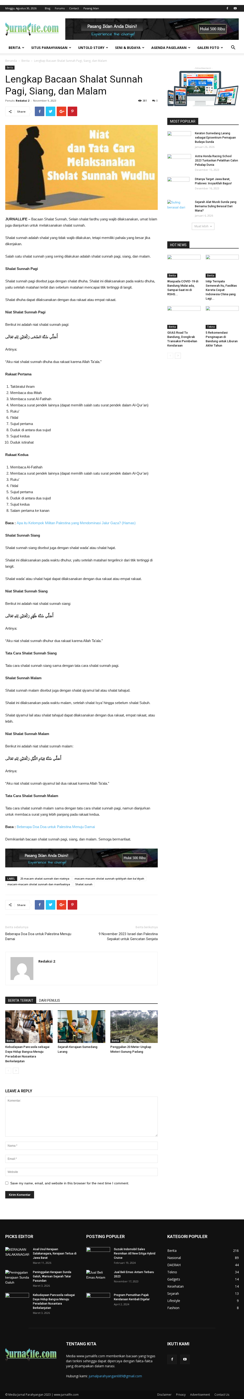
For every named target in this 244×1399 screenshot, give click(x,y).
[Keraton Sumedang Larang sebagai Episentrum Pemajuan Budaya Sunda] (179, 139)
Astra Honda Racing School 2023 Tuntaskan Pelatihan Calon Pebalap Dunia (216, 160)
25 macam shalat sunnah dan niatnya (44, 878)
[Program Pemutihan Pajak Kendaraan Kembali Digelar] (98, 1301)
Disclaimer (164, 1395)
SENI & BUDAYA (128, 47)
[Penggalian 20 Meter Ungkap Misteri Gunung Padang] (134, 1026)
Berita (25, 61)
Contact (74, 8)
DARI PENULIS (49, 1000)
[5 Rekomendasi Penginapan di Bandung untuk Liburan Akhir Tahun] (222, 317)
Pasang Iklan (91, 8)
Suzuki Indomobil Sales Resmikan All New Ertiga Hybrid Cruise (134, 1253)
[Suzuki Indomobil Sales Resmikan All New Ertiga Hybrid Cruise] (98, 1254)
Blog (47, 8)
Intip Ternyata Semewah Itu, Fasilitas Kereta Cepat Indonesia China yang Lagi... (221, 290)
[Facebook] (227, 8)
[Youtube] (235, 8)
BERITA (14, 47)
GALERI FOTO (208, 47)
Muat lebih (201, 226)
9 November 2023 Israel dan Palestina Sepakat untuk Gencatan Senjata (128, 936)
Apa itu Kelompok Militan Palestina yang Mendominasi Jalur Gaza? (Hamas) (76, 523)
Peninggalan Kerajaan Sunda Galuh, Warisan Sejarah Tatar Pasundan (52, 1276)
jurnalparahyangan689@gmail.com (115, 1376)
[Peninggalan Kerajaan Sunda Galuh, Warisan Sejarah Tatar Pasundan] (17, 1278)
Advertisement (200, 1395)
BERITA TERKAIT (20, 1000)
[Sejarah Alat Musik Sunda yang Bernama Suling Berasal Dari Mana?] (179, 208)
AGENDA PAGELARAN (169, 47)
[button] (233, 48)
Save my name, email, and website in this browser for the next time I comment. (69, 1183)
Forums (60, 8)
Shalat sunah (83, 884)
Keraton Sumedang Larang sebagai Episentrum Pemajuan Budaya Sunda (215, 138)
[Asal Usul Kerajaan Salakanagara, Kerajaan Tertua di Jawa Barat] (17, 1255)
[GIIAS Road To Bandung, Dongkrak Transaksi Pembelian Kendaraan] (184, 317)
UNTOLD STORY (91, 47)
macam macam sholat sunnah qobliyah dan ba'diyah (109, 878)
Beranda (11, 61)
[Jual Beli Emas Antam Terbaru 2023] (98, 1278)
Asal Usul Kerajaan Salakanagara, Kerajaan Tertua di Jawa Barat (54, 1253)
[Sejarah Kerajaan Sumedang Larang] (81, 1026)
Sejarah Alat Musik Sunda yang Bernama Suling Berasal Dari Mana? (215, 206)
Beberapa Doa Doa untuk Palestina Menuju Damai (56, 827)
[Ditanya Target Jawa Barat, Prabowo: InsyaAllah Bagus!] (178, 185)
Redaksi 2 (22, 100)
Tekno (211, 326)
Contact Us (221, 1395)
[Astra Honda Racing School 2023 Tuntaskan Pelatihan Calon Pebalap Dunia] (179, 162)
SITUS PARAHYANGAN (49, 47)
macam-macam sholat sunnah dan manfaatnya (38, 884)
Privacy (181, 1395)
